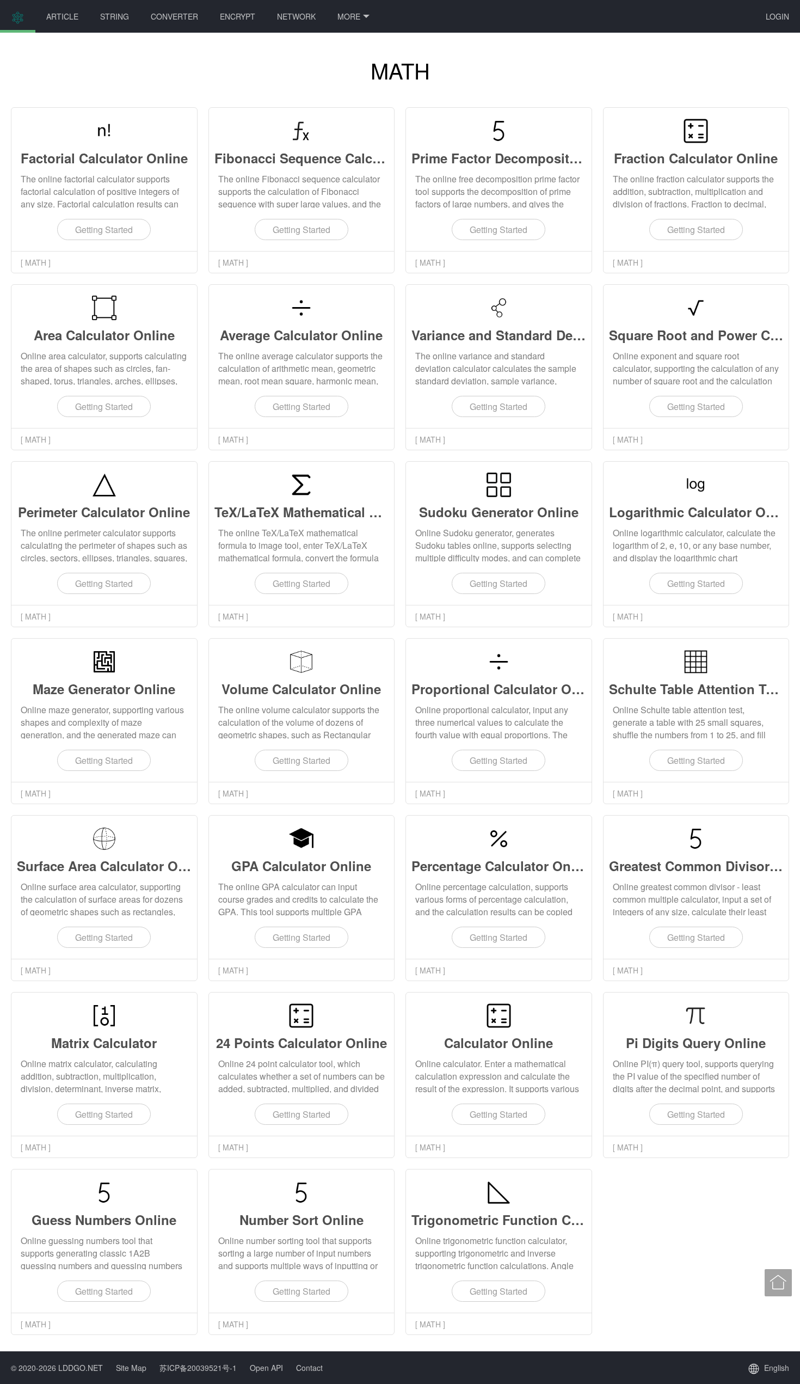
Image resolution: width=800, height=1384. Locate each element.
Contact (309, 1367)
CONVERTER (174, 16)
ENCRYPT (237, 16)
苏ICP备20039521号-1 (198, 1367)
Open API (266, 1367)
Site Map (131, 1367)
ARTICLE (62, 16)
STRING (114, 16)
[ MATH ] (36, 262)
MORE (348, 16)
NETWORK (296, 16)
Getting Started (104, 229)
